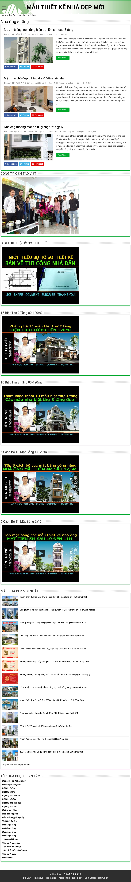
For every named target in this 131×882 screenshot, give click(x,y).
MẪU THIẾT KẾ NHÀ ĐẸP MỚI (65, 7)
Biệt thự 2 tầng (8, 788)
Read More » (63, 58)
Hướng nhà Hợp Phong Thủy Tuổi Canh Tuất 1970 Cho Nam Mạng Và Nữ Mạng (55, 674)
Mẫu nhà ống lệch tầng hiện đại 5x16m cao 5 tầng (38, 30)
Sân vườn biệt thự (10, 839)
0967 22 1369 (72, 874)
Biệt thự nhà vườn (10, 806)
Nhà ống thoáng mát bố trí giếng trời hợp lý (33, 127)
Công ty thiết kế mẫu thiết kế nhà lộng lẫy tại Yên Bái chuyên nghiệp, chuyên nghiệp (57, 610)
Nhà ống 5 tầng (9, 836)
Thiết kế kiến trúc (50, 132)
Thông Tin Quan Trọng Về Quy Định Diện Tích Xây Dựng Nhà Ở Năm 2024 (53, 622)
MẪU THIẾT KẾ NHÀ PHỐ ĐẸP (18, 34)
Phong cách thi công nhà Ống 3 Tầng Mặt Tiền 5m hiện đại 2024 (49, 713)
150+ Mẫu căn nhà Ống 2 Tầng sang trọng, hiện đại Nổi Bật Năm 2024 (51, 752)
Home (3, 15)
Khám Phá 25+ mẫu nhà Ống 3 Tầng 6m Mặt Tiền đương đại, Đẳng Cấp (52, 700)
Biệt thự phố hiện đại (11, 803)
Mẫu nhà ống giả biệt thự (13, 817)
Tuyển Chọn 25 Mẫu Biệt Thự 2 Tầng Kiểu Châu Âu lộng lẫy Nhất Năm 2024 (53, 597)
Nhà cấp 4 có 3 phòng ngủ (14, 781)
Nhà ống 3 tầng (9, 828)
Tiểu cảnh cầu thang (11, 846)
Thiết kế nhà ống (9, 821)
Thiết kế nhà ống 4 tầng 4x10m (16, 764)
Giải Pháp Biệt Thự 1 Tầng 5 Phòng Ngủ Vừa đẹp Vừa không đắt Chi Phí (52, 635)
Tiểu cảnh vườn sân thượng (14, 850)
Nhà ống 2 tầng (9, 825)
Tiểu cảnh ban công (11, 843)
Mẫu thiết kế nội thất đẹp (41, 83)
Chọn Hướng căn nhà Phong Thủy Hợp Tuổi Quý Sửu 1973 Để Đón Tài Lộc (53, 649)
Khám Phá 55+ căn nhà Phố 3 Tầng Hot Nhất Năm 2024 (44, 739)
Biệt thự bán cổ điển (11, 795)
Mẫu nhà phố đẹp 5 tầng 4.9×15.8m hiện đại (34, 78)
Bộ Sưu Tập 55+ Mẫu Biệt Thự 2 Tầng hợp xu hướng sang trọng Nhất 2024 (53, 687)
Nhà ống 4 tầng (9, 832)
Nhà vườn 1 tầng (9, 810)
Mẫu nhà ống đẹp (10, 814)
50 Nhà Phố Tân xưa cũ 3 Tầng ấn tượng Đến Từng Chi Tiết (46, 726)
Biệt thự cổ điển (9, 799)
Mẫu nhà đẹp (11, 132)
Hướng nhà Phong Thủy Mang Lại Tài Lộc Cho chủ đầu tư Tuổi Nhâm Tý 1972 (54, 661)
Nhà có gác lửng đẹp (11, 784)
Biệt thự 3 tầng (8, 792)
